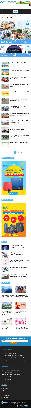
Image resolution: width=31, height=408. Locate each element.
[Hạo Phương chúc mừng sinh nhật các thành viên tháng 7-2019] (5, 115)
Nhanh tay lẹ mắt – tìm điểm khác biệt (19, 91)
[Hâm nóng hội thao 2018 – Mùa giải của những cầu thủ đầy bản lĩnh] (5, 137)
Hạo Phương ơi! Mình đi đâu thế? (18, 63)
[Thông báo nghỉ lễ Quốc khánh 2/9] (22, 305)
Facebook (5, 388)
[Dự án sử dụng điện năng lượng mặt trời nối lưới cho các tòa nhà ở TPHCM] (8, 289)
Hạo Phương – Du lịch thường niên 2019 (19, 70)
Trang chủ (4, 15)
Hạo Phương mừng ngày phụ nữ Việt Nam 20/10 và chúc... (21, 328)
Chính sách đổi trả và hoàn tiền (9, 377)
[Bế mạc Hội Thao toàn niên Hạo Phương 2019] (5, 79)
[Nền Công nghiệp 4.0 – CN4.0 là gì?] (8, 321)
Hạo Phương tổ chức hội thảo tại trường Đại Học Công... (7, 312)
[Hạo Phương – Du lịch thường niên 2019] (5, 72)
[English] (30, 5)
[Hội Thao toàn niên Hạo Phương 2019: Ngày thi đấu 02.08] (5, 101)
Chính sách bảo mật (7, 379)
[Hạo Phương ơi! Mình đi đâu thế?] (5, 64)
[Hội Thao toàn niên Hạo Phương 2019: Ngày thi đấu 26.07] (5, 108)
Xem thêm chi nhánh (9, 362)
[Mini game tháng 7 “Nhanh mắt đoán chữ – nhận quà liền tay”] (5, 144)
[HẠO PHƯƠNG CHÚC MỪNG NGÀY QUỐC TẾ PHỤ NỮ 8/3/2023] (5, 262)
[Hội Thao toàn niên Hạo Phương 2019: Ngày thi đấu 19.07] (5, 122)
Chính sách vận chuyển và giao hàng (11, 374)
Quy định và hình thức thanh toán (10, 370)
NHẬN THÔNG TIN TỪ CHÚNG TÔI (15, 339)
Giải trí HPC (14, 15)
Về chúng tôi (6, 395)
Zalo (4, 393)
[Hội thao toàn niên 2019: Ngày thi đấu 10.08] (5, 86)
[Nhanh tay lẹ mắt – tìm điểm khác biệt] (5, 93)
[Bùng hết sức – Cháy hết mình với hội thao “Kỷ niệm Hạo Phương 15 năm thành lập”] (15, 32)
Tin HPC (8, 15)
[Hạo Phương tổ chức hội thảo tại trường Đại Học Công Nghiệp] (8, 305)
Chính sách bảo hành (7, 372)
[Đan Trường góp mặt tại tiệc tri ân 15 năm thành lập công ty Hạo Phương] (12, 53)
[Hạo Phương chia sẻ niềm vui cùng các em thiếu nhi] (22, 289)
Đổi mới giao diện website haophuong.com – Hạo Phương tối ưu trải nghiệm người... (19, 254)
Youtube (5, 390)
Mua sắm (5, 397)
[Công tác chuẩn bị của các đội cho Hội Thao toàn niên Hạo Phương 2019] (5, 130)
